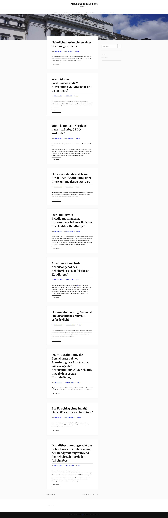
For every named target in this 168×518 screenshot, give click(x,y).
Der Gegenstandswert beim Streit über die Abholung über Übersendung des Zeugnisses (71, 177)
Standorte (92, 12)
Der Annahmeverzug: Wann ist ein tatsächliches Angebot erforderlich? (72, 315)
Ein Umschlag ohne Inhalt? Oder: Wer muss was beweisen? (72, 410)
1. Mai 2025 (69, 95)
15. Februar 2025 (70, 324)
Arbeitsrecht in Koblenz (84, 3)
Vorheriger (85, 494)
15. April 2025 (69, 138)
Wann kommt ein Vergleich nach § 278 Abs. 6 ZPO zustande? (69, 129)
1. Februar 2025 (70, 382)
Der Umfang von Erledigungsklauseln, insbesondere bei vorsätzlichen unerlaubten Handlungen (72, 220)
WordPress (79, 514)
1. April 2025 (69, 186)
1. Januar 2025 (70, 465)
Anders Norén (96, 514)
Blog (86, 12)
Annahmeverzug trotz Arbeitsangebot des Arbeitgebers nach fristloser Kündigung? (70, 268)
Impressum (111, 12)
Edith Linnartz (58, 51)
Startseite (56, 12)
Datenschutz (51, 506)
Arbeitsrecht (79, 12)
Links (104, 12)
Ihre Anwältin (64, 12)
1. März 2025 (69, 279)
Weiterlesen (56, 64)
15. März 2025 (69, 231)
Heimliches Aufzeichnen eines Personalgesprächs (71, 44)
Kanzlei (72, 12)
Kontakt (99, 12)
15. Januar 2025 (70, 417)
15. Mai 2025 (69, 51)
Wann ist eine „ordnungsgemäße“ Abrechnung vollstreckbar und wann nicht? (72, 84)
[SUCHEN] (119, 46)
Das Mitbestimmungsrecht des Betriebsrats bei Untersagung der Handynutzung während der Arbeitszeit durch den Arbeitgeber (72, 452)
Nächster (95, 494)
